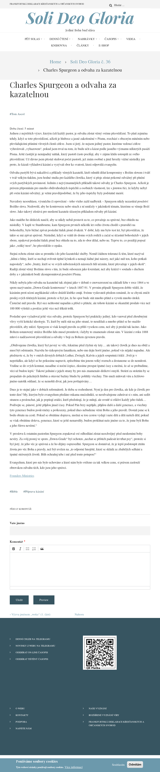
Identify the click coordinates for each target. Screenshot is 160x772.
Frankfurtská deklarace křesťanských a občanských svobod (116, 723)
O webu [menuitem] (20, 708)
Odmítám (135, 764)
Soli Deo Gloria (80, 17)
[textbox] (80, 569)
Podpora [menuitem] (21, 721)
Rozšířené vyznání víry (104, 715)
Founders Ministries (22, 476)
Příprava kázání (34, 491)
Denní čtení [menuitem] (59, 39)
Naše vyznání (98, 708)
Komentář (16, 541)
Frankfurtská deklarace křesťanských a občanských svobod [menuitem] (47, 3)
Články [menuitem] (83, 45)
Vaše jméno (17, 523)
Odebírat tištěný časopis (32, 658)
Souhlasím (118, 765)
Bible (14, 491)
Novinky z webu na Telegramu (35, 645)
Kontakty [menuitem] (22, 715)
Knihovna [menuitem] (59, 45)
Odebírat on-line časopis (32, 652)
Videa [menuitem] (130, 39)
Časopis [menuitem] (110, 39)
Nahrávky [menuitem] (86, 39)
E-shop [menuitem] (104, 45)
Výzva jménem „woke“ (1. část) (30, 614)
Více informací (74, 767)
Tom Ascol (18, 114)
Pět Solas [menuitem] (32, 39)
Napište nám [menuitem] (24, 728)
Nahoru (79, 614)
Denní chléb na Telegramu (33, 638)
